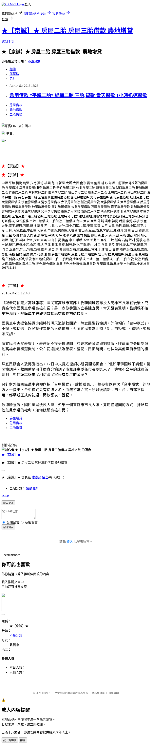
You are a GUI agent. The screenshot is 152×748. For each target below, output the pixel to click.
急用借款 (16, 423)
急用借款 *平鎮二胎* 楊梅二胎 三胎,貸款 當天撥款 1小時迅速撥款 (78, 95)
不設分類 (34, 61)
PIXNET (46, 693)
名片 (13, 78)
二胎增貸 (16, 427)
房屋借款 (16, 105)
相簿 (13, 69)
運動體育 (32, 488)
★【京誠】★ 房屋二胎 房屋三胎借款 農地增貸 (67, 30)
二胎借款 (16, 114)
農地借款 (16, 109)
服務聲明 (113, 693)
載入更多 (8, 503)
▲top (5, 495)
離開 (22, 740)
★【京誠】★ (11, 454)
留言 (45, 477)
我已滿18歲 (9, 740)
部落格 (14, 74)
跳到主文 (8, 41)
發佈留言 (8, 527)
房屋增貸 (16, 418)
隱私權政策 (98, 693)
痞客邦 (36, 477)
